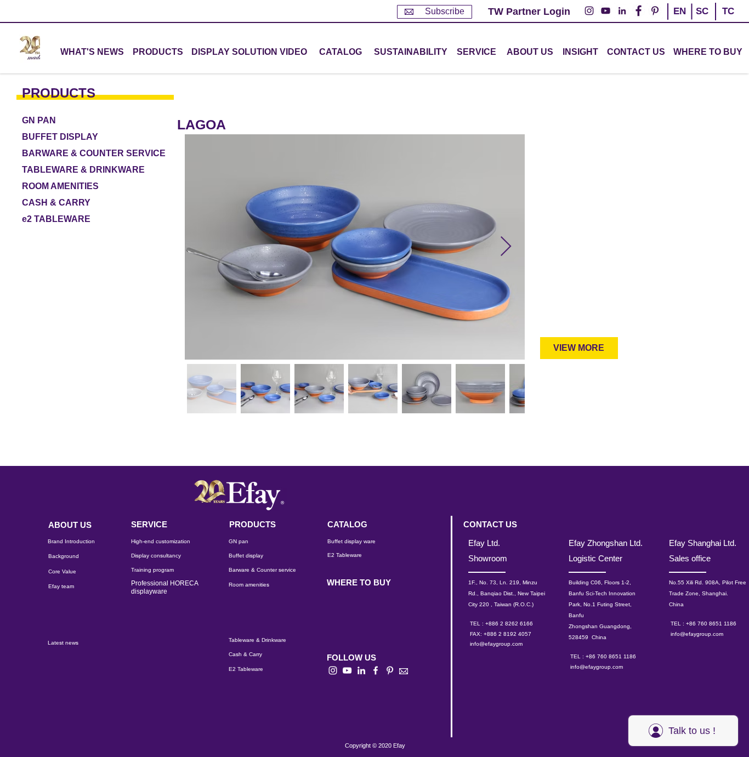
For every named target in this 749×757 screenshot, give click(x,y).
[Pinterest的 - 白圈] (655, 11)
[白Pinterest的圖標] (389, 670)
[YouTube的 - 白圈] (606, 11)
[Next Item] (506, 247)
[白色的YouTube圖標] (347, 670)
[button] (158, 52)
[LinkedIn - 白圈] (622, 11)
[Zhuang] (701, 21)
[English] (679, 21)
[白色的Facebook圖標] (375, 670)
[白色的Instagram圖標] (332, 670)
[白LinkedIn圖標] (361, 670)
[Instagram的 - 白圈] (589, 11)
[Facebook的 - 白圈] (638, 11)
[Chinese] (723, 21)
